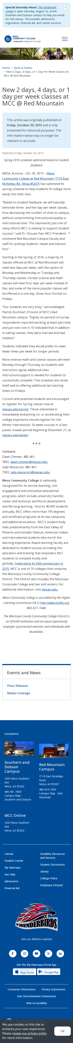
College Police (48, 878)
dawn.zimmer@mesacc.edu (29, 462)
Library (44, 871)
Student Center (13, 860)
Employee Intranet (51, 885)
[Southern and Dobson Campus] (19, 750)
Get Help (9, 874)
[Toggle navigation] (65, 39)
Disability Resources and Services (52, 855)
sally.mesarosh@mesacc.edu (30, 472)
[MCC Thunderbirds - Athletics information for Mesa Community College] (36, 917)
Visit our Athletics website (36, 939)
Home (6, 68)
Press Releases (17, 686)
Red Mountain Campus (52, 767)
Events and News (24, 672)
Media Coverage (18, 693)
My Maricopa (12, 867)
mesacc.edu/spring (15, 409)
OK (62, 1031)
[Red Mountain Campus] (54, 752)
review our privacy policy (29, 1033)
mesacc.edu (49, 589)
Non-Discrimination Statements (36, 996)
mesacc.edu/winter (15, 435)
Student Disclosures (52, 864)
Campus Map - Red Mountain (50, 795)
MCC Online (15, 815)
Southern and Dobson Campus (17, 767)
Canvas (8, 854)
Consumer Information (22, 989)
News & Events (23, 68)
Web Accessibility (36, 1003)
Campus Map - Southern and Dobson (17, 797)
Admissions (11, 881)
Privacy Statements (54, 989)
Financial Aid (11, 888)
